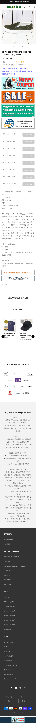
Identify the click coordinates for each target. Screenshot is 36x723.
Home (3, 68)
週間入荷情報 (8, 539)
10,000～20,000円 (9, 606)
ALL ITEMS (7, 544)
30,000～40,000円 (9, 615)
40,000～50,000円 (9, 620)
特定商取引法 (8, 661)
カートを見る (8, 642)
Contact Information (10, 679)
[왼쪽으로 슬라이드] (13, 46)
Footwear (31, 71)
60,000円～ (7, 629)
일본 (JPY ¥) (10, 701)
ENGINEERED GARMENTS (11, 557)
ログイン (7, 647)
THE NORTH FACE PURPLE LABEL (14, 566)
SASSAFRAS (7, 571)
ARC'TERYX (7, 584)
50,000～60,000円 (9, 625)
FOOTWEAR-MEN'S (8, 74)
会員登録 (7, 651)
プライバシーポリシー (11, 665)
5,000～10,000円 (12, 68)
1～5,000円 (7, 597)
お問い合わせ (8, 670)
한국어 (24, 701)
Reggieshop (15, 712)
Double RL (7, 561)
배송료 (12, 64)
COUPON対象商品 (20, 71)
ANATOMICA (8, 580)
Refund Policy (8, 674)
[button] (2, 7)
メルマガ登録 (8, 656)
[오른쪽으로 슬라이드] (22, 46)
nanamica (7, 575)
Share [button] (6, 284)
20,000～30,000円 (9, 611)
